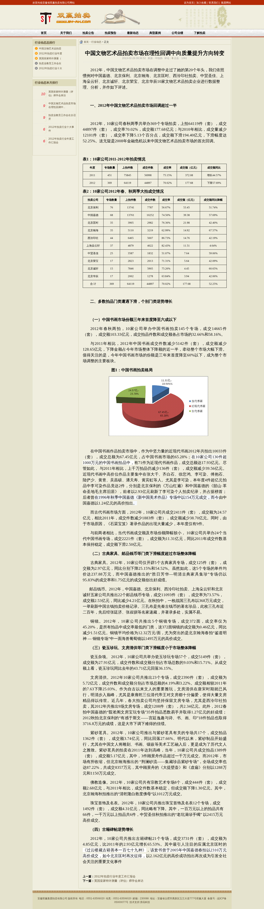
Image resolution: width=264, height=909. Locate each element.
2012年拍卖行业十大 (50, 68)
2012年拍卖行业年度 (50, 53)
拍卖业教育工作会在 (50, 63)
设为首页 (189, 2)
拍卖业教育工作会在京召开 (62, 117)
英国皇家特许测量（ (50, 58)
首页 (44, 32)
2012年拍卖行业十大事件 (61, 129)
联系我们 (214, 2)
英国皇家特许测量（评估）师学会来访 (60, 93)
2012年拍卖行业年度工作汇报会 (61, 140)
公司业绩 (177, 32)
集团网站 (226, 2)
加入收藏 (201, 2)
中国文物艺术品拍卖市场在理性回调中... (62, 105)
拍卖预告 (110, 32)
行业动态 (96, 41)
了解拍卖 (199, 32)
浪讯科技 (145, 902)
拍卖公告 (88, 32)
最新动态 (133, 32)
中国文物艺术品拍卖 (50, 48)
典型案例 (155, 32)
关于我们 (66, 32)
